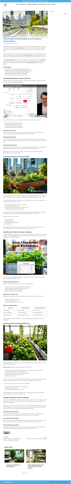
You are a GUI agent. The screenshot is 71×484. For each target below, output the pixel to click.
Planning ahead (15, 408)
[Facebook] (4, 433)
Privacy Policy (52, 482)
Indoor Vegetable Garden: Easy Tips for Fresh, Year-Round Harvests (36, 466)
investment (24, 70)
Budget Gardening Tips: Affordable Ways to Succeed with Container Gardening (12, 439)
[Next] (44, 460)
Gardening (14, 36)
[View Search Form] (67, 4)
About (48, 4)
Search (51, 11)
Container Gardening (32, 4)
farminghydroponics (7, 43)
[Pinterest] (7, 433)
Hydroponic (22, 4)
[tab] (24, 472)
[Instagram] (9, 433)
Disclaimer (65, 482)
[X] (6, 433)
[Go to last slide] (6, 460)
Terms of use (59, 482)
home (17, 4)
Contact (53, 4)
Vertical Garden (42, 4)
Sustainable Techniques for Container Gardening (37, 438)
